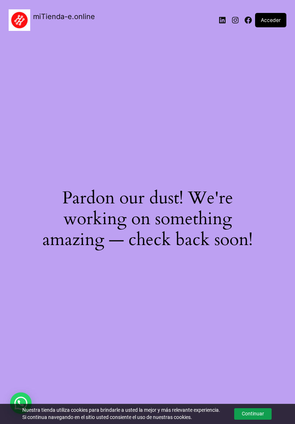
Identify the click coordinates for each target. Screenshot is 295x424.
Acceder (271, 20)
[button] (21, 403)
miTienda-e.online (64, 16)
